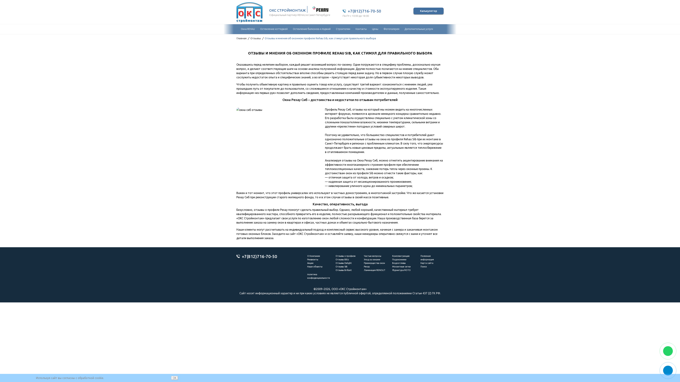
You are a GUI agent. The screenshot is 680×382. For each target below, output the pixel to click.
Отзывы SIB (341, 266)
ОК (175, 378)
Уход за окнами (372, 259)
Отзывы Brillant (344, 270)
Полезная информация (427, 258)
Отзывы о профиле (346, 256)
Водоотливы (399, 263)
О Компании (313, 256)
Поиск (424, 266)
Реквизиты (312, 259)
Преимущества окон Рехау (374, 265)
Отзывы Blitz (342, 259)
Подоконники (399, 259)
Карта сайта (427, 263)
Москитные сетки (401, 266)
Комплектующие (401, 256)
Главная (241, 38)
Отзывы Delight (344, 263)
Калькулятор (428, 10)
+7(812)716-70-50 (364, 11)
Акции (310, 263)
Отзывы (255, 38)
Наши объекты (314, 266)
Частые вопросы (372, 256)
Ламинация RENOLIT (374, 270)
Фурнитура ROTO (401, 270)
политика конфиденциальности (318, 276)
